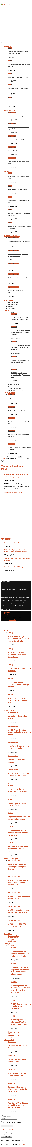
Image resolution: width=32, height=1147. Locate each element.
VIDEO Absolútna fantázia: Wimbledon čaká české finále (20, 953)
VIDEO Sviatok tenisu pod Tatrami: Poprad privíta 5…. (19, 911)
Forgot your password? (7, 1129)
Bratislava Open (13, 384)
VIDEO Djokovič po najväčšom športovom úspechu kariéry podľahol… (20, 347)
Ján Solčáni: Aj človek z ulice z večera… (18, 77)
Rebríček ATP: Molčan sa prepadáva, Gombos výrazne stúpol (18, 848)
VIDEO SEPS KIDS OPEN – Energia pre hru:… (18, 925)
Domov (3, 458)
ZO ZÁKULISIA (9, 392)
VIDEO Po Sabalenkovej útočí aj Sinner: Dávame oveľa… (17, 700)
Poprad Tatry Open (12, 236)
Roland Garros (13, 304)
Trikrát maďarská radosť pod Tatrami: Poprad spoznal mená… (18, 882)
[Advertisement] (16, 22)
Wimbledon (12, 308)
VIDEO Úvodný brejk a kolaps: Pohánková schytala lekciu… (19, 732)
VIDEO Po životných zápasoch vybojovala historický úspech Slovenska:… (20, 332)
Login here (22, 1144)
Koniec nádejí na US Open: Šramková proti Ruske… (19, 774)
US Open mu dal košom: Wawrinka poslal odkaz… (18, 790)
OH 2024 (11, 312)
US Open (11, 306)
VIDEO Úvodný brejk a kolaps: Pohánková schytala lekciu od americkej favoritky (17, 550)
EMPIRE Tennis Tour (15, 388)
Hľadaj (20, 456)
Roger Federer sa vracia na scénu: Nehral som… (19, 818)
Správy (7, 171)
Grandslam (8, 300)
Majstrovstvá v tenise (15, 390)
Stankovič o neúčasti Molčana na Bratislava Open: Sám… (17, 654)
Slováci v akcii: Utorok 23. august (16, 150)
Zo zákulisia (11, 394)
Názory (10, 48)
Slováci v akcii (9, 110)
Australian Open (13, 302)
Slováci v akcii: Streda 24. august (16, 116)
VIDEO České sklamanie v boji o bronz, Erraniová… (21, 1006)
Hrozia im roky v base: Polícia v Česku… (18, 189)
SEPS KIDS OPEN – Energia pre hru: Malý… (19, 267)
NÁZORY (7, 46)
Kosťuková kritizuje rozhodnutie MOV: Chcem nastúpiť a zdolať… (18, 638)
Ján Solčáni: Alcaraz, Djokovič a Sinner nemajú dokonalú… (18, 684)
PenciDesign (12, 620)
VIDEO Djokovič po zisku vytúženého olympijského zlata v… (20, 375)
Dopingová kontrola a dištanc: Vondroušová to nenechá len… (18, 832)
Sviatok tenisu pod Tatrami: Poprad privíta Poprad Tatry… (19, 866)
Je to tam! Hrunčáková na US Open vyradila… (19, 139)
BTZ (9, 386)
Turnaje (7, 310)
